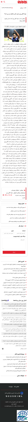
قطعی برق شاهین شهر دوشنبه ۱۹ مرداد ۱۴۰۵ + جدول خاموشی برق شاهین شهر (14, 367)
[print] (3, 195)
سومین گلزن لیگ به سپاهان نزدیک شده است (15, 207)
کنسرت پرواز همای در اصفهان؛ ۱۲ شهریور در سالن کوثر (15, 292)
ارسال (14, 252)
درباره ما (11, 387)
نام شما (23, 231)
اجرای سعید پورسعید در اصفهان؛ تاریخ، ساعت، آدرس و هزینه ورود (14, 265)
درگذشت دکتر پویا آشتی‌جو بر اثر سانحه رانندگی (16, 371)
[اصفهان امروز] (22, 1)
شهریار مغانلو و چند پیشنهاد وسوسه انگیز (17, 221)
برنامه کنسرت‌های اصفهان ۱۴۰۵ (19, 278)
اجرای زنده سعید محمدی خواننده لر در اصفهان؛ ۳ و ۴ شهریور (15, 289)
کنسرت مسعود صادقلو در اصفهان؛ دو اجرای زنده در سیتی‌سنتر (15, 295)
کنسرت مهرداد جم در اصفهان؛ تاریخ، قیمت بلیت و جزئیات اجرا (14, 274)
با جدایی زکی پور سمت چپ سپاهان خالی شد (16, 214)
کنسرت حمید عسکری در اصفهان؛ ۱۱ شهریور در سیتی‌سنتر (14, 285)
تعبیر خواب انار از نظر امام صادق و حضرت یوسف (16, 357)
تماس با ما (16, 387)
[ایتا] (13, 397)
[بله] (6, 397)
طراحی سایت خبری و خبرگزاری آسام (12, 393)
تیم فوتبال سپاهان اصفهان (19, 193)
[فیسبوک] (8, 195)
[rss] (21, 396)
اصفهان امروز (14, 404)
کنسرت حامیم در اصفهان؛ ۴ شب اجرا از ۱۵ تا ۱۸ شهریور (14, 283)
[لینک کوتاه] (6, 195)
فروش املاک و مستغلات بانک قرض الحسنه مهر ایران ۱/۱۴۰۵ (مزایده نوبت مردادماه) (15, 270)
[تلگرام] (11, 195)
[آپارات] (8, 396)
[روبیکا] (11, 396)
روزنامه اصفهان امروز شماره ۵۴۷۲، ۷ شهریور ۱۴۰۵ (15, 280)
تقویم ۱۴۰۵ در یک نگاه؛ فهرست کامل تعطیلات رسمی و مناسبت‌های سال (14, 360)
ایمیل (12, 231)
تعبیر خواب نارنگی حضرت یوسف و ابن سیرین (16, 364)
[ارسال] (5, 195)
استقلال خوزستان (15, 190)
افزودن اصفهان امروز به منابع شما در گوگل (15, 26)
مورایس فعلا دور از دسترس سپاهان (18, 211)
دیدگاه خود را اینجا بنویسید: (19, 236)
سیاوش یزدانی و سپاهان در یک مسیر (17, 218)
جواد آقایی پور (9, 193)
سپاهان (21, 190)
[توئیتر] (9, 195)
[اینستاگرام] (19, 396)
